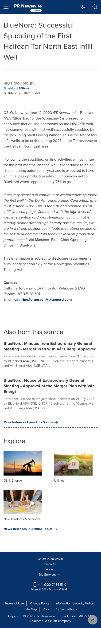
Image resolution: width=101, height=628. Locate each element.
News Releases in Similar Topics (28, 529)
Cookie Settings (65, 609)
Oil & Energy (13, 480)
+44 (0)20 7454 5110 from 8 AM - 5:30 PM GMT (50, 587)
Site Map (30, 609)
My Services (48, 574)
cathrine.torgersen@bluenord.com (43, 299)
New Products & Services (22, 519)
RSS (46, 609)
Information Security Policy (74, 603)
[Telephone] (83, 7)
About (50, 569)
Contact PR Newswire (50, 559)
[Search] (95, 7)
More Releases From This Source (28, 422)
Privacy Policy (40, 603)
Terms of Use (14, 603)
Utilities (59, 480)
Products (50, 564)
